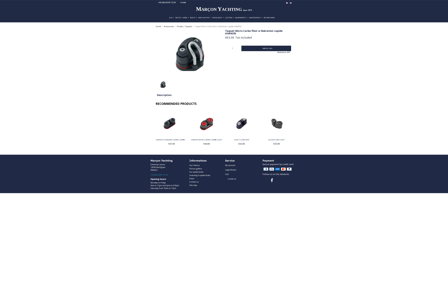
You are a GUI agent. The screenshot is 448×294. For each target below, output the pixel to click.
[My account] (280, 3)
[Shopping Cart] (283, 3)
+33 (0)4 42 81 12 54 (159, 175)
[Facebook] (272, 180)
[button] (276, 3)
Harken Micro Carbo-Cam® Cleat (206, 139)
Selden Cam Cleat (276, 139)
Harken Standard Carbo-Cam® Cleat (173, 139)
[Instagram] (280, 180)
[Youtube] (288, 180)
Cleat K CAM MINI (241, 139)
